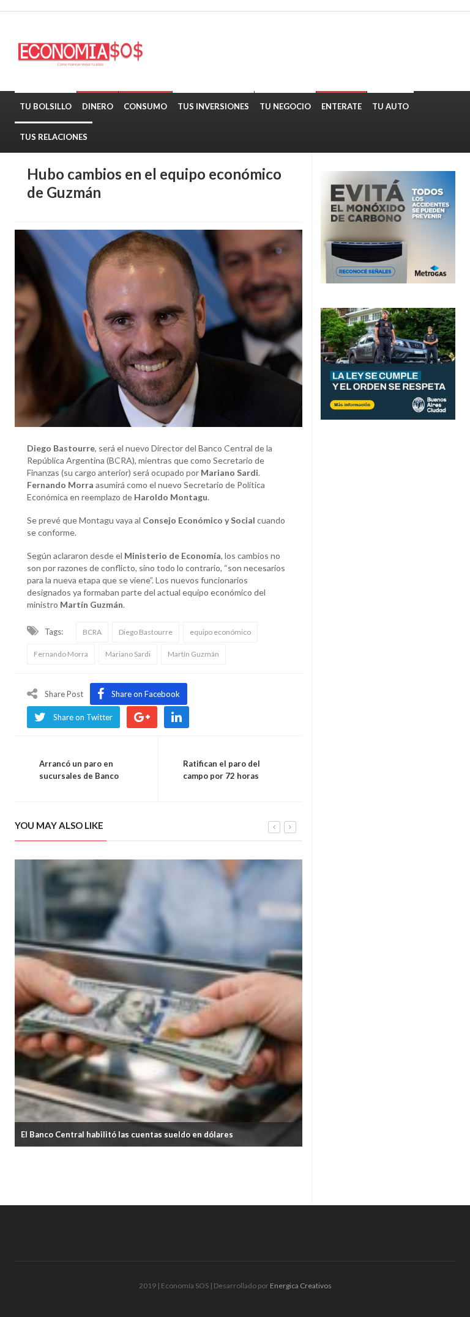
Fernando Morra (61, 653)
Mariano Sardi (128, 653)
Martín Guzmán (193, 653)
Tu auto (390, 106)
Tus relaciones (54, 137)
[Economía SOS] (85, 51)
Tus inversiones (213, 106)
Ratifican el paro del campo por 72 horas (221, 770)
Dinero (97, 106)
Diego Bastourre (146, 632)
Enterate (341, 106)
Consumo (145, 106)
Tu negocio (285, 106)
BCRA (92, 632)
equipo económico (220, 632)
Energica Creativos (301, 1285)
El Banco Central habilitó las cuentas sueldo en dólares (127, 1134)
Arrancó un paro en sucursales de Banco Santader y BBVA (79, 776)
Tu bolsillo (46, 106)
